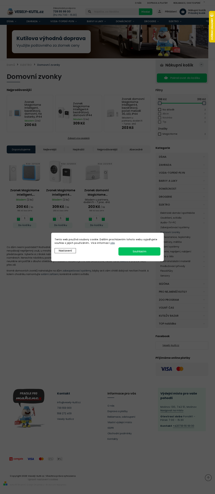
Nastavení (65, 251)
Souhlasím (139, 251)
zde (112, 243)
